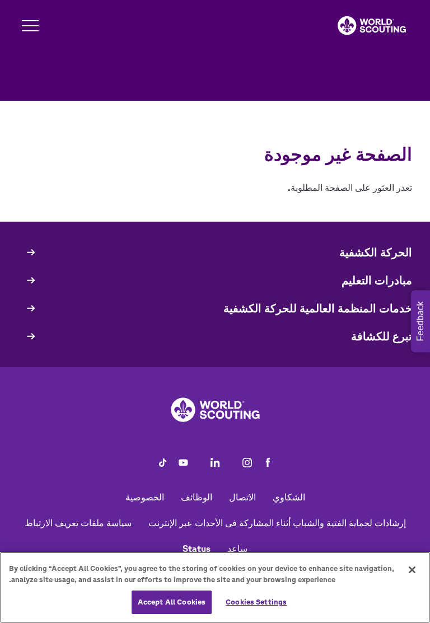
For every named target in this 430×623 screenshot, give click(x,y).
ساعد (237, 549)
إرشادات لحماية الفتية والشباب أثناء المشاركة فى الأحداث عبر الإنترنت (277, 523)
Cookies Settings (256, 602)
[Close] (412, 570)
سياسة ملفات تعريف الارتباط (78, 523)
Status (197, 549)
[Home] (371, 25)
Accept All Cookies (171, 602)
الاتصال (242, 497)
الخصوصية (144, 497)
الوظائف (196, 497)
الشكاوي (289, 497)
